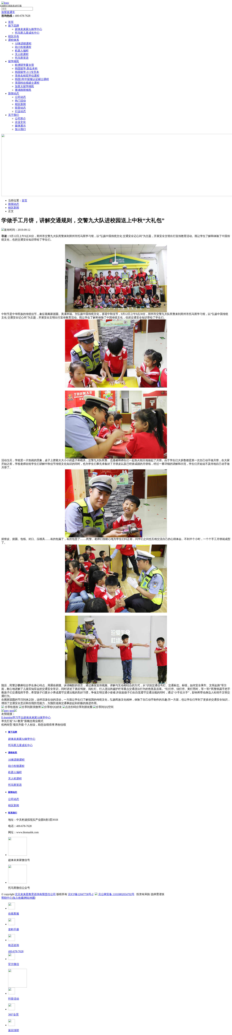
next (12, 710)
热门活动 (20, 100)
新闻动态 (13, 93)
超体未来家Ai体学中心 (28, 29)
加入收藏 (18, 897)
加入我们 (20, 129)
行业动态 (20, 111)
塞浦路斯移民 (23, 89)
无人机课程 (22, 54)
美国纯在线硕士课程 (27, 82)
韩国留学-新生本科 (26, 68)
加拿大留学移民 (24, 86)
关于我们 (13, 114)
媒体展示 (20, 125)
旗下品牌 (13, 25)
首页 (11, 22)
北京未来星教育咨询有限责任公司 (35, 894)
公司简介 (20, 118)
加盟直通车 (8, 12)
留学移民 (13, 61)
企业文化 (20, 122)
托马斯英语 (22, 57)
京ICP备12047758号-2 (80, 894)
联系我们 (12, 812)
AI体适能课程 (23, 43)
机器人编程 (22, 50)
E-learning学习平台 (12, 717)
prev (6, 710)
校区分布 (13, 36)
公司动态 (20, 97)
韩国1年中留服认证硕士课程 (32, 79)
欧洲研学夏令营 (24, 64)
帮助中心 (6, 897)
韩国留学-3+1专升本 (27, 72)
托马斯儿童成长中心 (27, 32)
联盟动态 (20, 107)
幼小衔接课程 (23, 47)
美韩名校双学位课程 (27, 75)
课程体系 (13, 39)
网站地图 (29, 897)
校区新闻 (20, 104)
